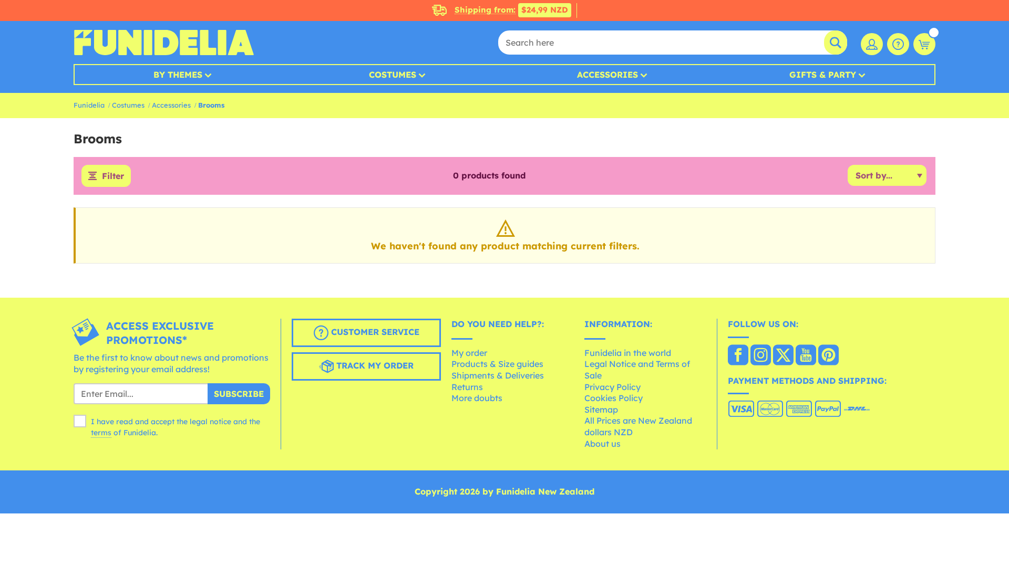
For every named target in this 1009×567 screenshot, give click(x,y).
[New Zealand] (738, 356)
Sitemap (601, 409)
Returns (467, 387)
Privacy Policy (612, 387)
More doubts (476, 398)
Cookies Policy (613, 398)
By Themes (177, 74)
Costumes (392, 74)
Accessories (607, 74)
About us (602, 443)
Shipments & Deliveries (497, 375)
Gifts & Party (822, 74)
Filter (113, 176)
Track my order (374, 365)
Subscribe (239, 393)
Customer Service (373, 332)
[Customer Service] (898, 44)
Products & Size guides (497, 364)
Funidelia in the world (627, 353)
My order (469, 353)
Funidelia (89, 105)
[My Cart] (924, 44)
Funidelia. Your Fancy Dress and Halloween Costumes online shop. (164, 42)
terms (101, 432)
